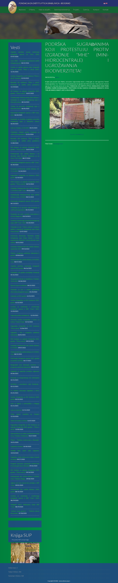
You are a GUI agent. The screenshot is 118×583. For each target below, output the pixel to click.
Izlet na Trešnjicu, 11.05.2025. (20, 128)
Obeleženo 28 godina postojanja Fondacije (25, 272)
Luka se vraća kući (16, 410)
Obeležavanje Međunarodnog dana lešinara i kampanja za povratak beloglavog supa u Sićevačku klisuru (25, 100)
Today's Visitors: (13, 572)
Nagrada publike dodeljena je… (20, 315)
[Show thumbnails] (77, 134)
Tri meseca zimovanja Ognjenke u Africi (25, 390)
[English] (106, 3)
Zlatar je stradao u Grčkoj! (19, 420)
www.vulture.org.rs (64, 581)
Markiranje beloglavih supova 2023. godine (25, 201)
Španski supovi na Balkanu (19, 285)
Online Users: (12, 568)
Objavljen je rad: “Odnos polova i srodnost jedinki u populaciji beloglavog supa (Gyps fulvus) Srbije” (25, 229)
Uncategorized (58, 144)
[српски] (104, 3)
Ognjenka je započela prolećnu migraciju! (25, 371)
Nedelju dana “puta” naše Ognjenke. (25, 450)
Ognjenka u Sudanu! (17, 446)
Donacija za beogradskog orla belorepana (25, 378)
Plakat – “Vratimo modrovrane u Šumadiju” (25, 440)
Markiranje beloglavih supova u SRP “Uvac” (25, 162)
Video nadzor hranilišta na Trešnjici (25, 414)
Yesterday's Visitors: (14, 576)
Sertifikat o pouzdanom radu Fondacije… (25, 384)
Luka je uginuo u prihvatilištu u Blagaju (25, 403)
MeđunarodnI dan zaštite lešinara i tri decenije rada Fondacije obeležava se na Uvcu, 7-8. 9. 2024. (25, 156)
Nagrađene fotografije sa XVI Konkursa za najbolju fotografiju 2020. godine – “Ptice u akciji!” (25, 427)
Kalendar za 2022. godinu (19, 296)
